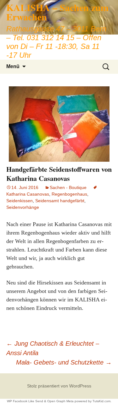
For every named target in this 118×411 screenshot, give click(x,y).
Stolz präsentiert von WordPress (59, 385)
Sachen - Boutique (68, 187)
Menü (13, 66)
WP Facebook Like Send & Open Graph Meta (40, 401)
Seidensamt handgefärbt (59, 200)
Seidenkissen (19, 200)
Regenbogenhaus (69, 194)
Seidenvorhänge (22, 207)
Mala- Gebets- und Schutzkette (64, 362)
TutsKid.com (101, 401)
